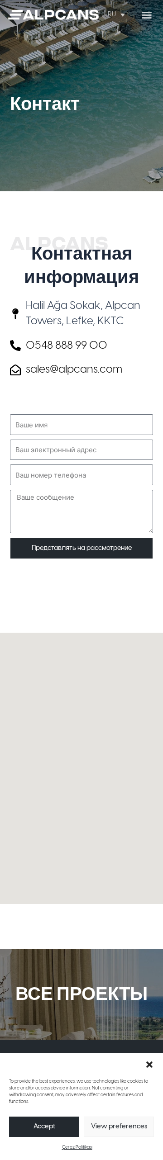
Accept (44, 1126)
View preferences (119, 1126)
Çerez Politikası (77, 1147)
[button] (149, 1064)
